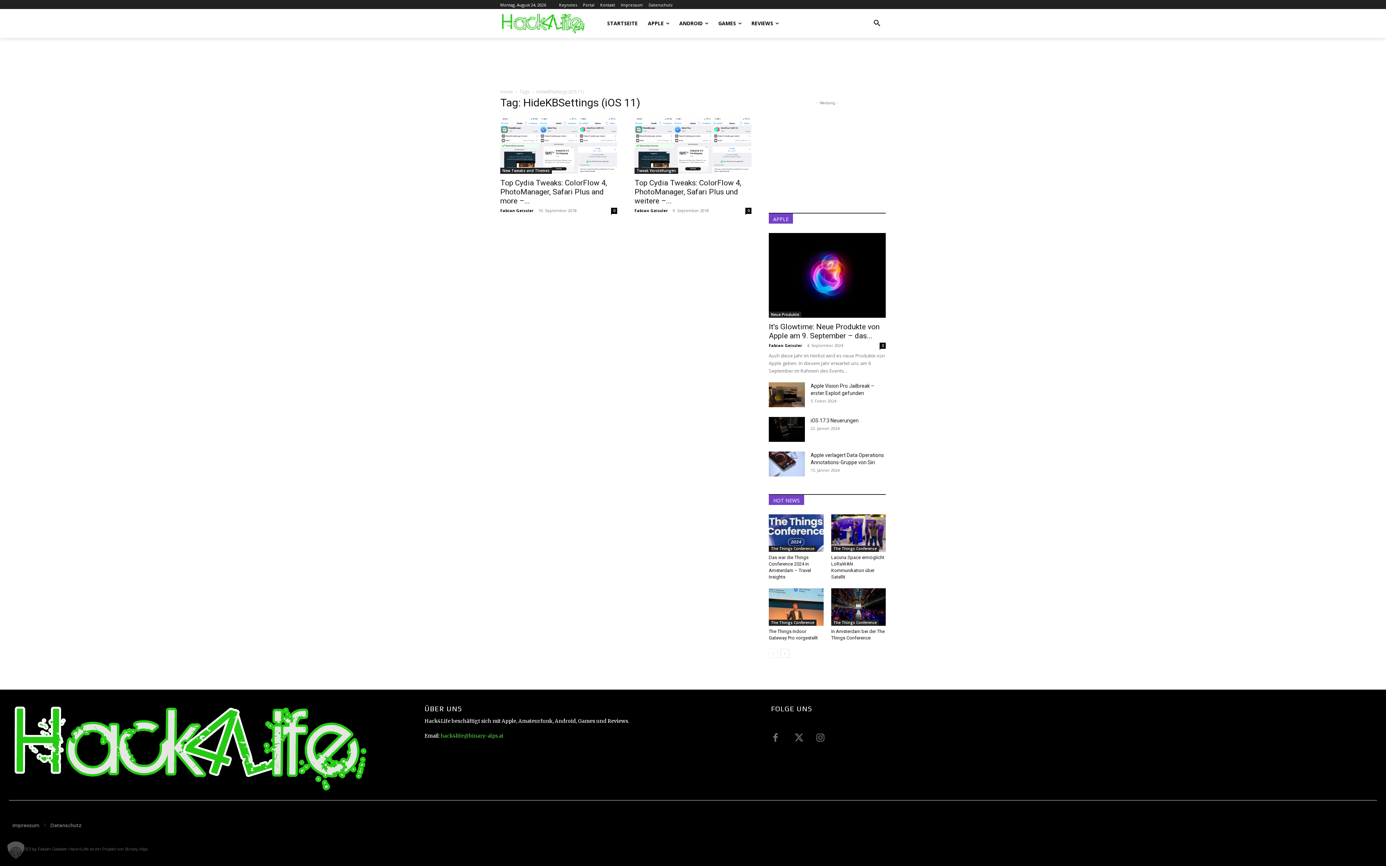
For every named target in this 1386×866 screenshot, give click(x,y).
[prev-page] (773, 653)
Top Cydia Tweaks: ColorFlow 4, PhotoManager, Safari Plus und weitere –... (688, 192)
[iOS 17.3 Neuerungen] (787, 429)
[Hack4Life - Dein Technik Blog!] (189, 748)
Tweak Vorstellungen (656, 170)
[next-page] (784, 653)
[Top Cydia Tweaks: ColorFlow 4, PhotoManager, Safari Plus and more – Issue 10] (558, 145)
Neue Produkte (785, 314)
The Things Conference (792, 548)
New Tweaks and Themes (526, 170)
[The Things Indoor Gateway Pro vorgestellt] (796, 607)
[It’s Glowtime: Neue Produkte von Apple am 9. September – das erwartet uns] (827, 275)
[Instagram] (820, 737)
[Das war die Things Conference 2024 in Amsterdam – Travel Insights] (796, 533)
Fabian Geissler (516, 210)
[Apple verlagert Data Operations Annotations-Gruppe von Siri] (787, 464)
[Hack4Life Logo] (542, 23)
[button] (877, 23)
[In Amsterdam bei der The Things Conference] (858, 607)
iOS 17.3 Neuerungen (835, 420)
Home (506, 92)
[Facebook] (775, 737)
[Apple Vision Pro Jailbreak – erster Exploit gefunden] (787, 394)
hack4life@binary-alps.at (472, 736)
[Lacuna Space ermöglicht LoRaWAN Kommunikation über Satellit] (858, 533)
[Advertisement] (631, 63)
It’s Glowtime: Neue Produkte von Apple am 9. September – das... (824, 331)
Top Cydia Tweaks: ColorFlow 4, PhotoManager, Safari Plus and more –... (553, 192)
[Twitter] (798, 737)
